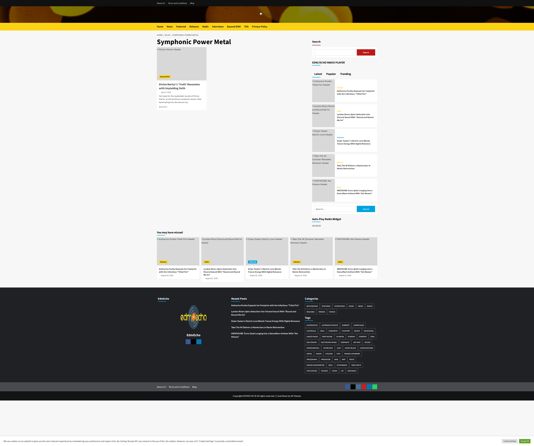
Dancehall (369, 331)
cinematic (333, 331)
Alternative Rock (330, 325)
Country (346, 331)
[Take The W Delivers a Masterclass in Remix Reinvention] (323, 159)
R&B (336, 359)
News (170, 26)
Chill (322, 331)
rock (351, 359)
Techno (324, 371)
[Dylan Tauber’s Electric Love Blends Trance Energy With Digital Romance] (323, 132)
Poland (329, 354)
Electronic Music (329, 342)
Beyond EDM (234, 26)
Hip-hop (357, 342)
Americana (359, 325)
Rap (343, 359)
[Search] (375, 26)
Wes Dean (352, 371)
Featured (181, 26)
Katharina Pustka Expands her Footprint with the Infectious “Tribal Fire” (355, 92)
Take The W (356, 365)
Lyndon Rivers (366, 348)
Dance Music (312, 337)
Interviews (218, 26)
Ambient (346, 325)
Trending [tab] (345, 74)
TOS (246, 26)
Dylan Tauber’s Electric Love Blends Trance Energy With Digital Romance (353, 142)
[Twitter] (193, 341)
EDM (372, 337)
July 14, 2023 (166, 92)
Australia (311, 331)
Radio (205, 26)
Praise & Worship (352, 354)
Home (160, 26)
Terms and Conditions (177, 3)
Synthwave (342, 365)
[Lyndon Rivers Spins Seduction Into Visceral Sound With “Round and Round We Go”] (323, 109)
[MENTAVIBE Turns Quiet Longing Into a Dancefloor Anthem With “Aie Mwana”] (323, 182)
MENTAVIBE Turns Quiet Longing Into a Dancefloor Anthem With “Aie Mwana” (354, 192)
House (367, 342)
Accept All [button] (525, 441)
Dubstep (363, 337)
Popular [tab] (331, 74)
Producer (325, 359)
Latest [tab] (318, 74)
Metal (309, 354)
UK (342, 371)
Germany (345, 342)
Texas (334, 371)
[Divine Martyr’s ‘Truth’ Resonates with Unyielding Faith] (182, 63)
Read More (163, 107)
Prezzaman (312, 359)
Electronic (312, 342)
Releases (194, 26)
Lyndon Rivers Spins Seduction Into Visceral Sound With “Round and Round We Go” (355, 117)
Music (351, 306)
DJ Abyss (340, 337)
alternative (312, 325)
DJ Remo (351, 337)
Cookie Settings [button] (510, 441)
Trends (321, 312)
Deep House (327, 337)
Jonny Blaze (350, 348)
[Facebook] (188, 341)
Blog (192, 3)
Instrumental (313, 348)
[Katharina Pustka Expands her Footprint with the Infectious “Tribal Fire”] (323, 82)
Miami (319, 354)
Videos (332, 312)
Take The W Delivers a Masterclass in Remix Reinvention (353, 167)
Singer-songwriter (315, 365)
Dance (357, 331)
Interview (328, 348)
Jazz (339, 348)
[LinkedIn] (198, 341)
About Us (161, 3)
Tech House (312, 371)
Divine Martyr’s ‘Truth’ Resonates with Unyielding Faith (179, 86)
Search (316, 42)
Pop (338, 354)
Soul (330, 365)
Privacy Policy (259, 26)
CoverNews (281, 396)
